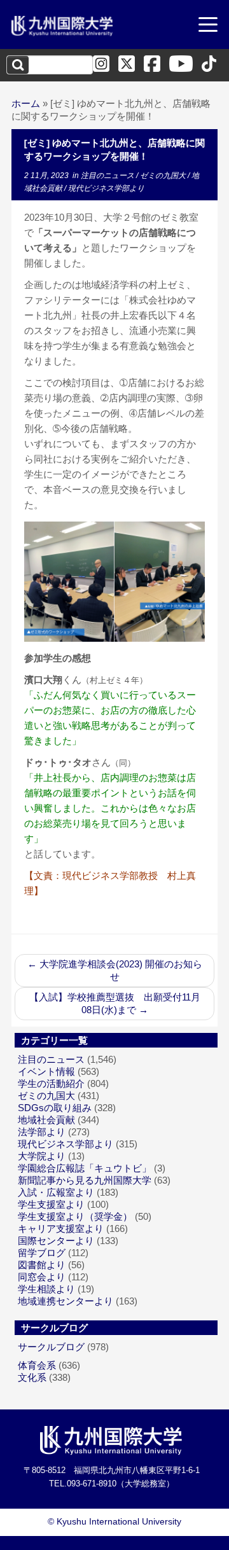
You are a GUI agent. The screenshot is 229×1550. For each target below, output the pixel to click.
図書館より (42, 1264)
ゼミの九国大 (164, 175)
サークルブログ (51, 1346)
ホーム (25, 103)
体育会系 (37, 1365)
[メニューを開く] (208, 26)
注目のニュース (108, 175)
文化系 (32, 1377)
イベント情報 (46, 1071)
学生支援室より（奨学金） (75, 1216)
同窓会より (42, 1276)
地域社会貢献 (46, 1119)
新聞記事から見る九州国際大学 (84, 1180)
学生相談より (46, 1289)
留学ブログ (42, 1252)
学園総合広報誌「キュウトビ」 (84, 1168)
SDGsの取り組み (55, 1107)
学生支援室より (51, 1204)
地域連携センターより (65, 1301)
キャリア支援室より (61, 1228)
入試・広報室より (56, 1192)
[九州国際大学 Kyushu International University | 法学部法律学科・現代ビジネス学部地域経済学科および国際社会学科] (62, 26)
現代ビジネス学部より (106, 188)
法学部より (42, 1131)
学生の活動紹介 (51, 1083)
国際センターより (56, 1240)
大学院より (42, 1156)
